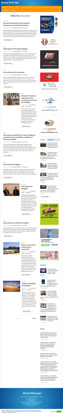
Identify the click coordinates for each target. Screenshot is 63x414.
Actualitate (5, 21)
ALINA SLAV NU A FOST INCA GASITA (16, 223)
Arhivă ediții (50, 139)
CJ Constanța (54, 7)
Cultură (23, 242)
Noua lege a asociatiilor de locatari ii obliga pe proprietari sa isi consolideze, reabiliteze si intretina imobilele (19, 137)
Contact (41, 396)
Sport (4, 46)
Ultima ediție (43, 139)
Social (17, 7)
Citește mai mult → (8, 40)
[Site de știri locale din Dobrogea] (22, 393)
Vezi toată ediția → (45, 196)
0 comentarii (24, 27)
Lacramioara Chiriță (16, 27)
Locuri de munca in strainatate (14, 72)
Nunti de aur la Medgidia (11, 164)
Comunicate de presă (26, 7)
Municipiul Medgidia (44, 7)
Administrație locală (7, 7)
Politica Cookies (23, 396)
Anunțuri (13, 10)
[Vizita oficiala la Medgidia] (11, 189)
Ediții (35, 7)
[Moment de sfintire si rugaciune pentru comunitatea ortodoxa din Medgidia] (11, 99)
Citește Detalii (53, 411)
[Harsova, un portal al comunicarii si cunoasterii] (11, 248)
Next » (35, 318)
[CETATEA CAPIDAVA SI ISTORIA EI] (11, 286)
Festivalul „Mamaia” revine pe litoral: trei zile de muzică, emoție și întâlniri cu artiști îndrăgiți (49, 272)
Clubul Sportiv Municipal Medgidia (15, 49)
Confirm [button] (59, 411)
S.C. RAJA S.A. (5, 10)
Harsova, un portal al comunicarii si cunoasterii (28, 247)
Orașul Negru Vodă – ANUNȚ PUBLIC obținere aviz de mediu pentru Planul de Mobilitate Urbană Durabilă (49, 355)
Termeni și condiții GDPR (33, 396)
